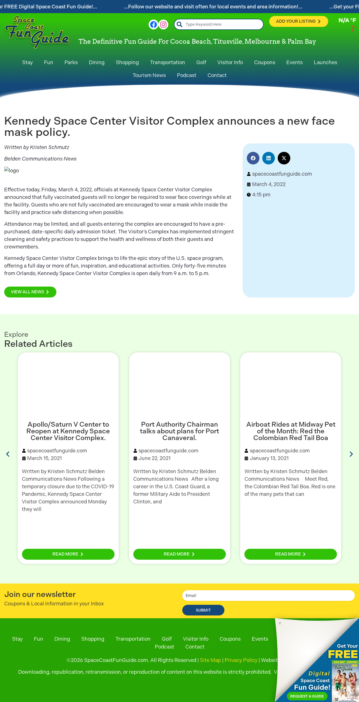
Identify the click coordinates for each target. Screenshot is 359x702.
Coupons (264, 62)
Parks (71, 62)
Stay (27, 62)
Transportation (167, 62)
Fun (48, 62)
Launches (325, 62)
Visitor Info (230, 62)
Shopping (127, 62)
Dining (97, 62)
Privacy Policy (241, 660)
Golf (201, 62)
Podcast (186, 75)
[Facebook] (153, 24)
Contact (217, 75)
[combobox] (219, 24)
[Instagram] (163, 24)
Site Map (210, 660)
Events (294, 62)
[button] (253, 158)
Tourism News (149, 75)
